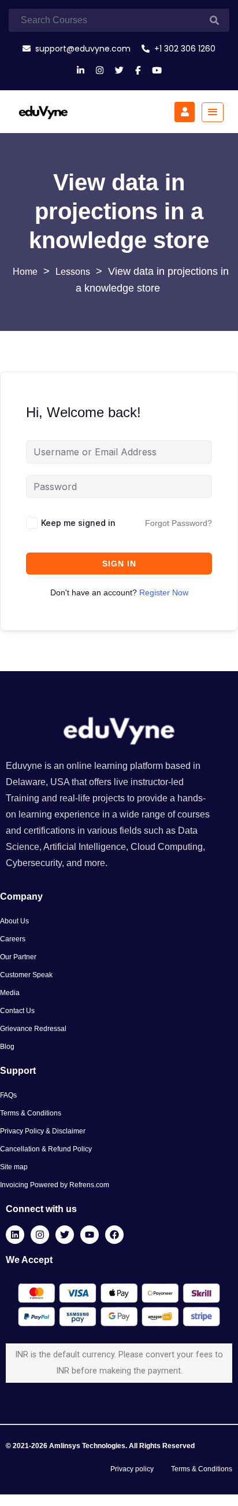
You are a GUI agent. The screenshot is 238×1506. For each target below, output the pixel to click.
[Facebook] (114, 1234)
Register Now (163, 592)
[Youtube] (89, 1234)
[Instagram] (40, 1234)
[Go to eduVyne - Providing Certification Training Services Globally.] (25, 272)
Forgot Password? (178, 523)
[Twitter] (64, 1234)
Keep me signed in (78, 523)
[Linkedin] (15, 1234)
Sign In (119, 563)
